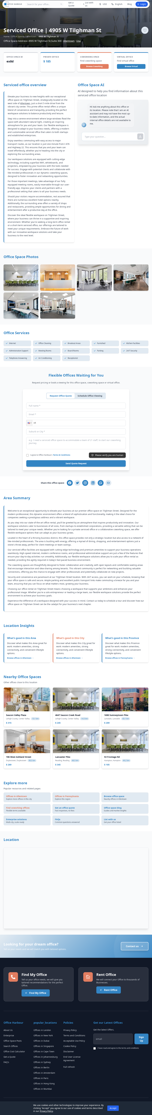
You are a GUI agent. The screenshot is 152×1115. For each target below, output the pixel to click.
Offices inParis (41, 1078)
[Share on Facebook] (70, 483)
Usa (78, 41)
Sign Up (141, 1039)
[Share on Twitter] (77, 483)
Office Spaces (18, 36)
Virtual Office (125, 57)
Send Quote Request (76, 463)
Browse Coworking (94, 66)
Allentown (32, 36)
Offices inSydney (42, 1062)
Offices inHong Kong (44, 1083)
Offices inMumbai (43, 1088)
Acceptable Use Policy (74, 1040)
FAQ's (6, 1062)
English (118, 4)
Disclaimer (68, 1051)
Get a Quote (71, 4)
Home (6, 36)
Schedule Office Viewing (90, 395)
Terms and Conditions (74, 1035)
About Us (8, 1030)
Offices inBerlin (41, 1067)
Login (143, 4)
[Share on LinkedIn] (93, 483)
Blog (129, 4)
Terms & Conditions (61, 455)
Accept (113, 1108)
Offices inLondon (42, 1030)
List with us (89, 4)
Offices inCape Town (44, 1051)
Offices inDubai (41, 1040)
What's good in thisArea (21, 638)
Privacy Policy (70, 1030)
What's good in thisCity (70, 638)
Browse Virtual (131, 66)
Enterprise (9, 1035)
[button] (29, 423)
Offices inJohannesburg (46, 1056)
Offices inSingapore (44, 1046)
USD (105, 4)
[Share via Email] (108, 483)
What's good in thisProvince (122, 638)
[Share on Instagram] (85, 483)
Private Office (51, 57)
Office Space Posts (13, 1040)
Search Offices (11, 1046)
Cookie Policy (69, 1046)
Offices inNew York (43, 1035)
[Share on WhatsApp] (101, 483)
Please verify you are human (109, 455)
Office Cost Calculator (14, 1051)
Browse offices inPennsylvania (119, 658)
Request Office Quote (61, 395)
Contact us (132, 946)
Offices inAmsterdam (44, 1072)
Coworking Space (89, 57)
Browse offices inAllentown (19, 658)
